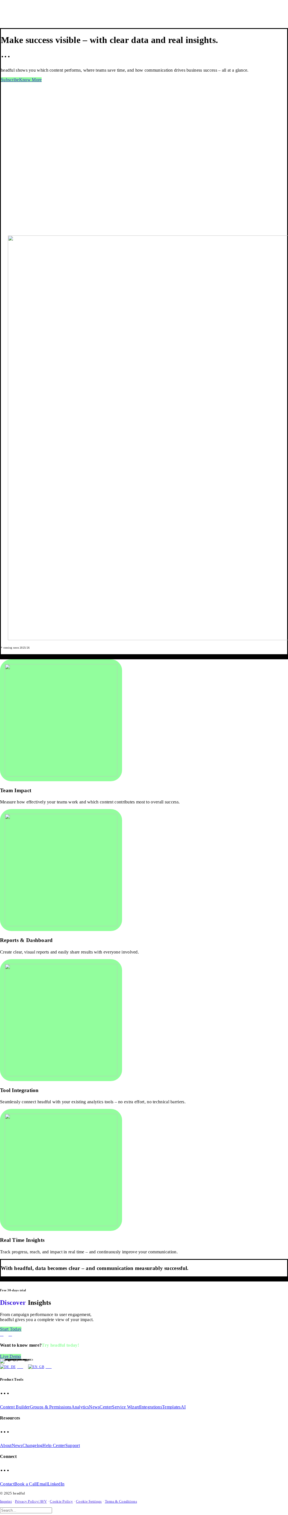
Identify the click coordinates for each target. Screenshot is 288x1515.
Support (72, 1445)
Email (42, 1484)
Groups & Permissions (50, 1407)
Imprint (6, 1501)
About (6, 1445)
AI (183, 1407)
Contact (7, 1484)
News (17, 1445)
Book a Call (25, 1484)
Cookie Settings (89, 1501)
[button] (61, 720)
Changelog (32, 1445)
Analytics (80, 1407)
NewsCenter (100, 1407)
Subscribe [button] (10, 79)
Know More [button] (30, 79)
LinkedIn (56, 1484)
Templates (171, 1407)
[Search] (28, 1510)
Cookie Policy (61, 1501)
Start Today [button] (10, 1329)
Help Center (53, 1445)
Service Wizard (126, 1407)
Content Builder (15, 1407)
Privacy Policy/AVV (31, 1501)
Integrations (151, 1407)
